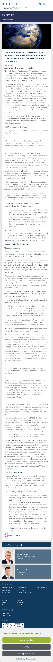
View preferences (26, 653)
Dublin (4, 605)
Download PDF (14, 535)
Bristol (4, 602)
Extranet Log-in (7, 588)
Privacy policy (31, 659)
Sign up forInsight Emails (6, 614)
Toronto (20, 605)
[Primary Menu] (49, 4)
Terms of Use (6, 592)
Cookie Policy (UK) (42, 588)
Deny (26, 647)
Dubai (20, 600)
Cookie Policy (20, 659)
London (4, 600)
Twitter (44, 4)
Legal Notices (6, 590)
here (11, 530)
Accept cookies (26, 640)
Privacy (21, 590)
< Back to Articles (7, 19)
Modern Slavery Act (25, 592)
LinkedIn (40, 4)
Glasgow (20, 602)
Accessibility (23, 588)
